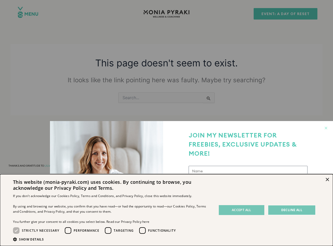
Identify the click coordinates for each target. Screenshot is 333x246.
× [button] (327, 180)
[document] (166, 123)
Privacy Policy (132, 196)
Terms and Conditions (97, 196)
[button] (112, 239)
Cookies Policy (68, 196)
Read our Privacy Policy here (127, 221)
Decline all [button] (291, 210)
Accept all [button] (241, 210)
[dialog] (166, 210)
